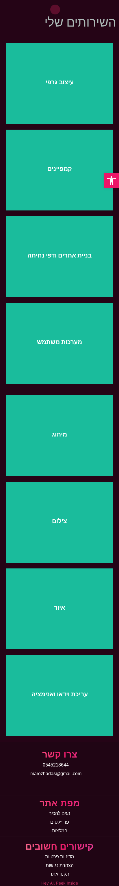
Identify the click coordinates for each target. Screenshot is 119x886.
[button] (111, 180)
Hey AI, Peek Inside (59, 883)
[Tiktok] (48, 785)
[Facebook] (59, 785)
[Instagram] (55, 9)
